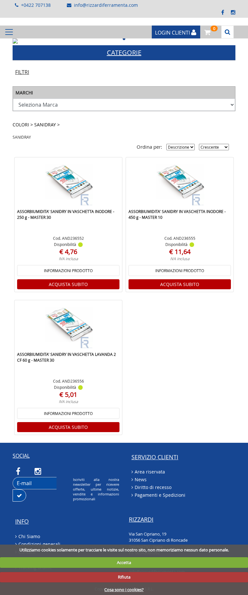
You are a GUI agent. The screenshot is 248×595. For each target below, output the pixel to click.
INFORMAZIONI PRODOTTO (68, 270)
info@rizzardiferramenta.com (106, 5)
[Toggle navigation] (9, 32)
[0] (206, 31)
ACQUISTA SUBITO (68, 284)
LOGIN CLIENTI (173, 32)
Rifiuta (124, 577)
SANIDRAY (45, 125)
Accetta (124, 562)
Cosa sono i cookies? (124, 589)
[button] (29, 41)
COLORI (21, 125)
